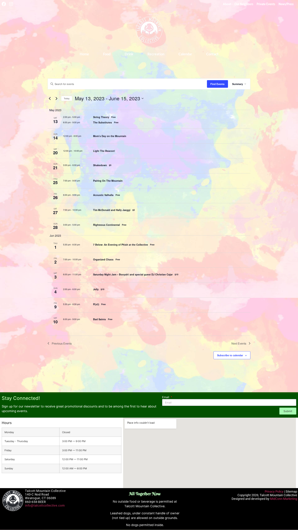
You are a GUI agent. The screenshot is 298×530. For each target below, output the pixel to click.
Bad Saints (99, 319)
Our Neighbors (243, 4)
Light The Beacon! (104, 151)
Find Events (217, 84)
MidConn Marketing (283, 499)
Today (66, 98)
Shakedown (100, 165)
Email (166, 397)
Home (84, 54)
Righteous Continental (106, 224)
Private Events (266, 4)
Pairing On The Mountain (108, 180)
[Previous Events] (50, 98)
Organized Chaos (103, 259)
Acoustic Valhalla (103, 195)
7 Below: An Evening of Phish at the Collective (120, 244)
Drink (129, 54)
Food (107, 54)
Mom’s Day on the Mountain (109, 136)
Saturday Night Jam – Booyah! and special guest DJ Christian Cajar (133, 274)
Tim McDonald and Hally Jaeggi (111, 210)
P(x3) (96, 304)
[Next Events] (56, 98)
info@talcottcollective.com (45, 505)
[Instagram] (11, 4)
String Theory (101, 117)
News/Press (286, 4)
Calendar (185, 54)
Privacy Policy (274, 491)
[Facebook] (4, 4)
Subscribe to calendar (230, 355)
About (227, 4)
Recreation (155, 54)
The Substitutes (102, 122)
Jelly (96, 289)
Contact (212, 54)
